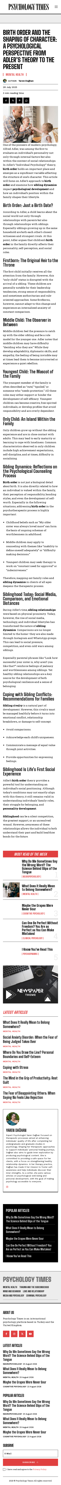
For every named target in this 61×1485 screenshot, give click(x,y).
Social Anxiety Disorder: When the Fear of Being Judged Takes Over (30, 1039)
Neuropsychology (31, 876)
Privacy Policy (39, 1469)
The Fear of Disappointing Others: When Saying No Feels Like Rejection (29, 1095)
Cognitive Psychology (33, 913)
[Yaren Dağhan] (5, 81)
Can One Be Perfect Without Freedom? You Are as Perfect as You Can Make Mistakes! (40, 928)
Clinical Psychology (32, 938)
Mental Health (30, 894)
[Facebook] (6, 100)
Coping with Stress (15, 1067)
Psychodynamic (30, 954)
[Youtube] (30, 1334)
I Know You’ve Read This (37, 949)
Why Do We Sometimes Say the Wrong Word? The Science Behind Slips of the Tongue (39, 866)
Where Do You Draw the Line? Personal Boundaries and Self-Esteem (28, 1054)
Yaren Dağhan (26, 81)
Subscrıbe (29, 1462)
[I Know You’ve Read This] (11, 951)
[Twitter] (13, 100)
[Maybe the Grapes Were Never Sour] (11, 909)
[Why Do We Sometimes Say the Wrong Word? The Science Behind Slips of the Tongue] (11, 867)
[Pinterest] (20, 100)
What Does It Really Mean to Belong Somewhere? (38, 888)
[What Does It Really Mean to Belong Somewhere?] (11, 889)
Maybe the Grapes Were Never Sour (37, 907)
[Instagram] (7, 1186)
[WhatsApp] (26, 100)
